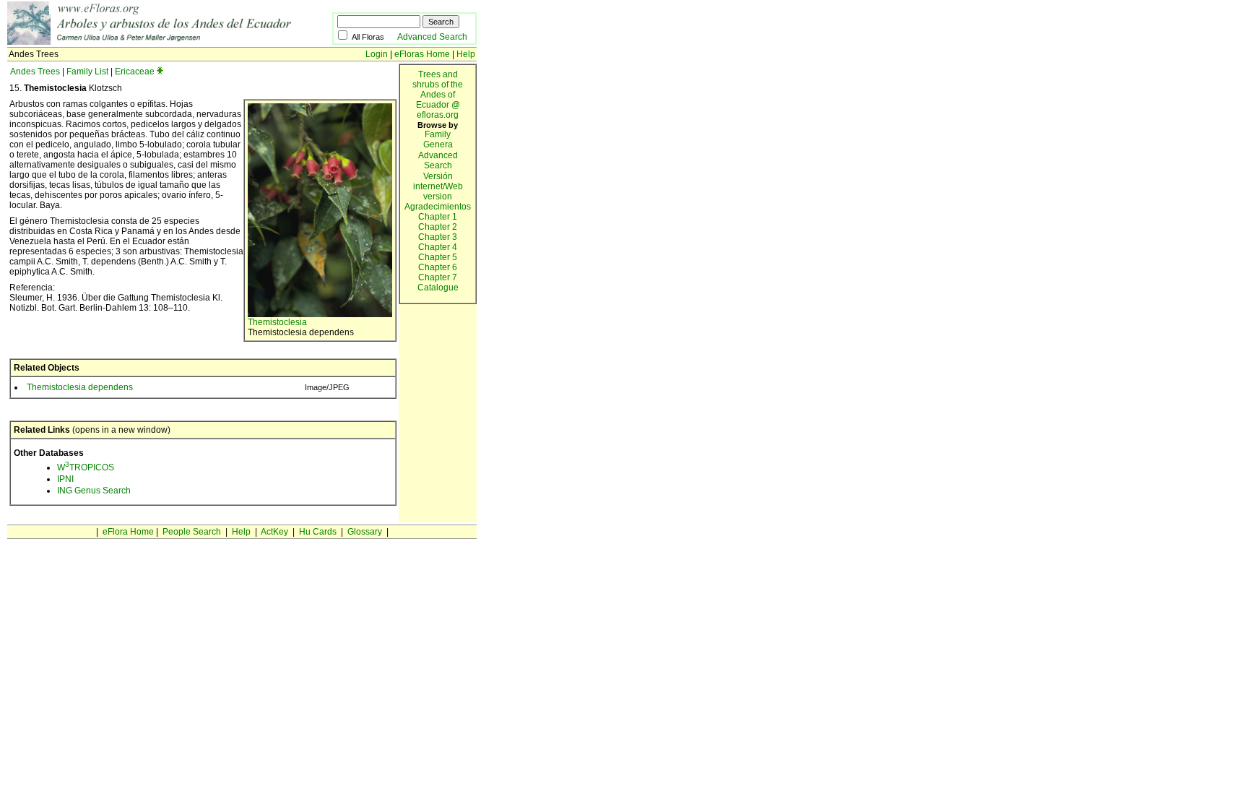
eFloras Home (422, 54)
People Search (191, 532)
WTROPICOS (85, 467)
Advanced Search (432, 37)
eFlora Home (128, 532)
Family (438, 134)
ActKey (274, 532)
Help (465, 54)
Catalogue (438, 287)
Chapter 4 (437, 247)
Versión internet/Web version (438, 186)
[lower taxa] (160, 71)
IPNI (65, 479)
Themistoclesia (277, 322)
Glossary (364, 532)
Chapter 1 (437, 217)
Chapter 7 (437, 277)
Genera (438, 144)
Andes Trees (35, 71)
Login (376, 54)
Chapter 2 (437, 227)
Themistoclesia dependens (80, 387)
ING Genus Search (94, 491)
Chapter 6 (437, 267)
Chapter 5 (437, 257)
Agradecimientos (437, 207)
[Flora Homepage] (169, 42)
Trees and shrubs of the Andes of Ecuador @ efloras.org (437, 94)
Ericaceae (135, 71)
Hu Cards (318, 532)
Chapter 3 (437, 237)
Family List (87, 71)
